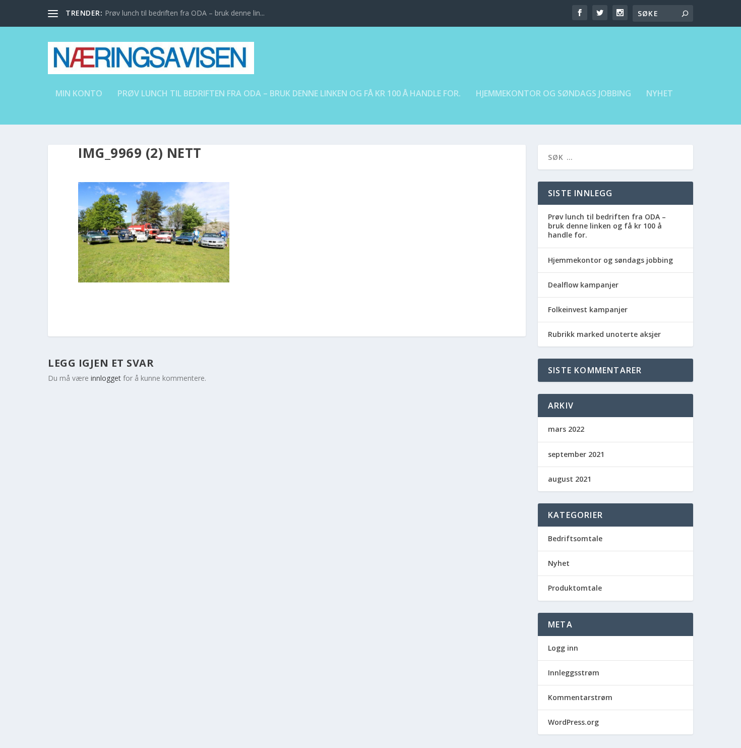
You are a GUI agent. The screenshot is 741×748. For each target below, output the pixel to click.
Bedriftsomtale (575, 538)
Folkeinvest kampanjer (588, 309)
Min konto (78, 94)
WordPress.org (573, 722)
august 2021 (569, 479)
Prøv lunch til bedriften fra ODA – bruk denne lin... (185, 13)
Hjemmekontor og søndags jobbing (553, 94)
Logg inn (563, 648)
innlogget (106, 378)
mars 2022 (566, 429)
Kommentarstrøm (580, 697)
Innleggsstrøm (573, 672)
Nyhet (659, 94)
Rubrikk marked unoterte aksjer (604, 334)
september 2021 (576, 454)
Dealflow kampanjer (583, 285)
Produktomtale (575, 588)
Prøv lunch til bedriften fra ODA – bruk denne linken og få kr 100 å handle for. (289, 94)
